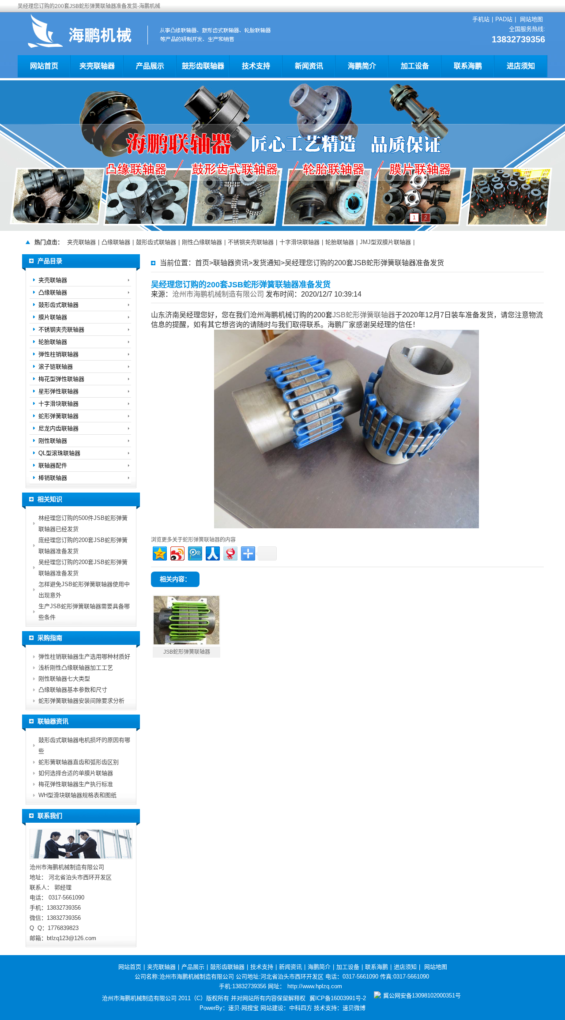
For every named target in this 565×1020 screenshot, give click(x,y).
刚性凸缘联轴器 (202, 242)
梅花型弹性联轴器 (61, 379)
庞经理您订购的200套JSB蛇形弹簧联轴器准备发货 (83, 545)
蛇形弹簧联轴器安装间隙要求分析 (81, 700)
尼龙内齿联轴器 (58, 428)
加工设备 (415, 66)
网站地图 (531, 19)
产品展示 (150, 66)
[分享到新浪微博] (177, 552)
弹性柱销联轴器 (58, 354)
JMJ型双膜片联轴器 (385, 242)
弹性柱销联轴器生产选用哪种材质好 (84, 656)
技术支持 (256, 66)
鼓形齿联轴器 (203, 66)
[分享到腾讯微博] (194, 552)
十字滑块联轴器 (299, 242)
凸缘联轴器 (116, 242)
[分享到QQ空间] (159, 552)
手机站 (481, 19)
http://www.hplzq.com (314, 986)
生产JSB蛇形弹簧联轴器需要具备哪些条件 (84, 612)
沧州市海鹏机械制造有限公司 (218, 294)
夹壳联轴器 (97, 66)
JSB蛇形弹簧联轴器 (363, 315)
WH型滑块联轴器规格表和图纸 (77, 795)
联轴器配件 (52, 465)
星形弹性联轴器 (58, 391)
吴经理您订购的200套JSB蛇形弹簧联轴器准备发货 (364, 263)
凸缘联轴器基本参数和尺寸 (72, 689)
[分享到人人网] (212, 552)
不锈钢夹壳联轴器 (251, 242)
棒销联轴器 (52, 477)
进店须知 (521, 66)
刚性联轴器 (52, 440)
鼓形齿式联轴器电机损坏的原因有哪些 (84, 745)
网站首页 (44, 66)
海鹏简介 (362, 66)
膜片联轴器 (52, 317)
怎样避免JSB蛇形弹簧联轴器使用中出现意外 (84, 589)
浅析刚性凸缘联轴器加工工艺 (75, 667)
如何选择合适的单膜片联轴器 (75, 773)
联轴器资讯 (231, 263)
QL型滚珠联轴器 (59, 453)
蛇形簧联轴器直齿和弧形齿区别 (78, 762)
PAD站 (503, 19)
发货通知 (266, 263)
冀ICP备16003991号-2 (337, 998)
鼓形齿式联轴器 (156, 242)
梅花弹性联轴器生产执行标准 (75, 784)
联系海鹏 (468, 66)
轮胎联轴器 (339, 242)
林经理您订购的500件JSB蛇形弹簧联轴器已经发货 (83, 523)
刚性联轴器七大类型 (64, 678)
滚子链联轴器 (55, 366)
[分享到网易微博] (230, 552)
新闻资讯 (309, 66)
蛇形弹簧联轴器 (201, 540)
